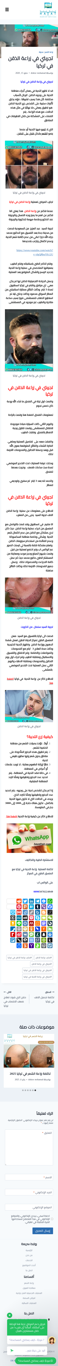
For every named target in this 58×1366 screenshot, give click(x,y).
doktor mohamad (38, 73)
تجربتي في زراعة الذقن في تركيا (38, 970)
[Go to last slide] (49, 1060)
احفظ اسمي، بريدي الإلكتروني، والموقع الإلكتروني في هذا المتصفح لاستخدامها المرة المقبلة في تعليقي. (30, 1219)
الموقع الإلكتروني (42, 1208)
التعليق (47, 1133)
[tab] (35, 1090)
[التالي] (8, 1060)
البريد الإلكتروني (42, 1193)
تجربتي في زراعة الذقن (42, 964)
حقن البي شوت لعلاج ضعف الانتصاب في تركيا (15, 999)
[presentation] (29, 1051)
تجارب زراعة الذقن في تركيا (20, 958)
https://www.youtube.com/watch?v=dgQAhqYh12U (35, 252)
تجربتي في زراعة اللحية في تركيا (38, 977)
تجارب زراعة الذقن (44, 958)
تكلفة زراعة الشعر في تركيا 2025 (30, 1073)
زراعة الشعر (49, 52)
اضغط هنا (12, 816)
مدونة (41, 52)
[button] (7, 9)
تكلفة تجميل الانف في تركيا (44, 997)
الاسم (47, 1178)
